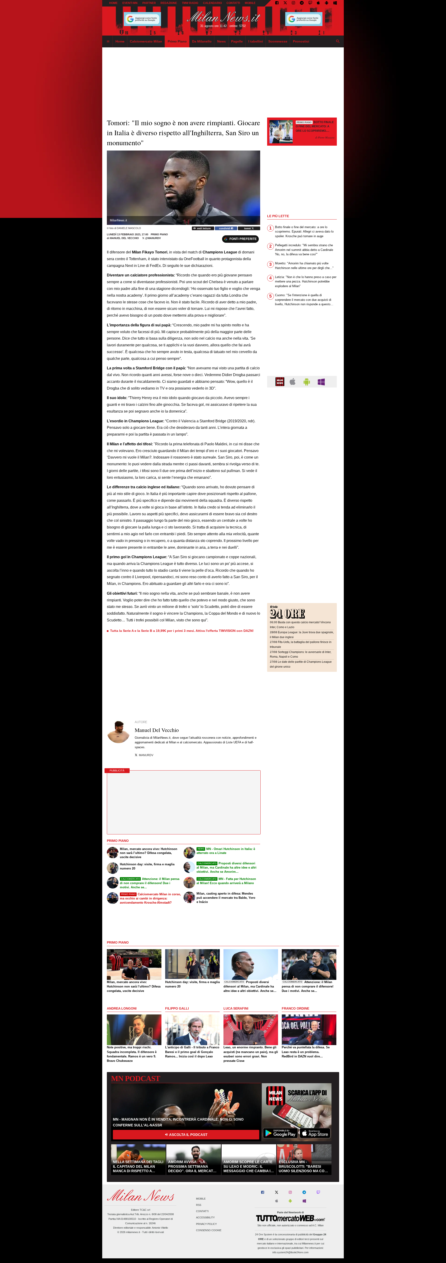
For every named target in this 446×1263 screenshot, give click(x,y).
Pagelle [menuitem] (237, 41)
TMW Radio (190, 3)
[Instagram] (293, 3)
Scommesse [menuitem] (277, 41)
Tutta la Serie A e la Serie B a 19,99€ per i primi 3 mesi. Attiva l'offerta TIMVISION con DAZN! (182, 631)
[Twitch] (310, 3)
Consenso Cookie (208, 1230)
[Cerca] (337, 41)
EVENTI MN (130, 3)
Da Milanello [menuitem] (202, 41)
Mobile (201, 1198)
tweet (248, 228)
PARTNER (149, 3)
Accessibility (205, 1217)
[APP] (280, 381)
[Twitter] (285, 3)
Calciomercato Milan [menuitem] (146, 41)
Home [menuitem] (120, 41)
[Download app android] (326, 3)
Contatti (202, 1211)
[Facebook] (277, 3)
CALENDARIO (212, 3)
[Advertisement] (302, 419)
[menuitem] (108, 41)
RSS (198, 1205)
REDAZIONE (169, 3)
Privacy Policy (206, 1224)
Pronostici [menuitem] (301, 41)
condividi (225, 228)
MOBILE (250, 3)
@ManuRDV (152, 238)
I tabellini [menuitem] (255, 41)
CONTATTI (233, 3)
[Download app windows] (335, 3)
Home (113, 3)
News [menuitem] (221, 41)
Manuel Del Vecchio (124, 238)
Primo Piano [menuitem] (177, 41)
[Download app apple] (318, 3)
